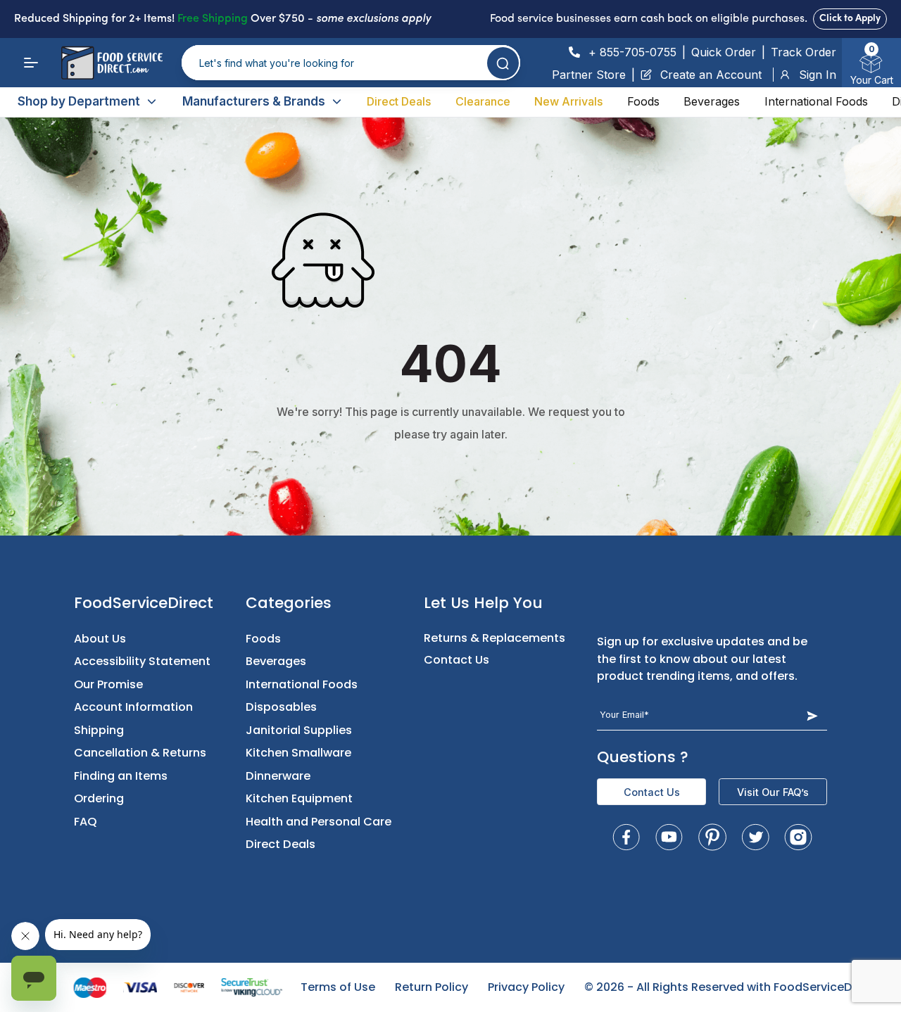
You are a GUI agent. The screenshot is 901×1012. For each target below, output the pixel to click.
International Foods (816, 101)
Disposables (281, 707)
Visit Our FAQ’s (773, 792)
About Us (100, 639)
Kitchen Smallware (298, 753)
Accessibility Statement (142, 661)
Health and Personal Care (318, 822)
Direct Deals (399, 101)
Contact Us (456, 660)
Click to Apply (850, 18)
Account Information (133, 707)
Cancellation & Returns (140, 753)
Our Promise (108, 684)
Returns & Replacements (494, 638)
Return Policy (431, 987)
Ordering (99, 798)
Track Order (803, 52)
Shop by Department (79, 101)
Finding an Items (121, 776)
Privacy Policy (526, 987)
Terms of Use (338, 987)
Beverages (711, 101)
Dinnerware (278, 776)
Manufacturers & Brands (253, 101)
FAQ (85, 822)
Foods (643, 101)
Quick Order (723, 52)
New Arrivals (568, 101)
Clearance (482, 101)
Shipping (99, 730)
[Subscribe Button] (812, 715)
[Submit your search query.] (503, 63)
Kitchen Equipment (299, 798)
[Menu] (31, 63)
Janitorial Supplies (299, 730)
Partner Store (589, 75)
